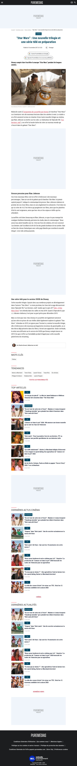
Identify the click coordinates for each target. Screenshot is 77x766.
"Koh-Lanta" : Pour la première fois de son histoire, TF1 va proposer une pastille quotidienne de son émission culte (43, 437)
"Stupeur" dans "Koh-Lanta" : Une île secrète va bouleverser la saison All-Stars (44, 532)
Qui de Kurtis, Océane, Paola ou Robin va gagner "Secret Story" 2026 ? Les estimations (44, 464)
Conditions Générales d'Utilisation (24, 741)
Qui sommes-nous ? (43, 741)
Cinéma (14, 359)
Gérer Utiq (50, 749)
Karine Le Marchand (17, 372)
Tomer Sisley (27, 372)
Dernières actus (19, 30)
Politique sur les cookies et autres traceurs (25, 745)
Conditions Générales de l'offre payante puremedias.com (27, 749)
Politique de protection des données (52, 745)
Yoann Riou (47, 372)
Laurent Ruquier (38, 376)
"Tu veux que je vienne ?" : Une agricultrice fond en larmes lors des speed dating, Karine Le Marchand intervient (44, 573)
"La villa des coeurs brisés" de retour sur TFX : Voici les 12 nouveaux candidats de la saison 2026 (43, 586)
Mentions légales (56, 741)
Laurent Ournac (37, 372)
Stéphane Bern (28, 376)
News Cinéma (28, 30)
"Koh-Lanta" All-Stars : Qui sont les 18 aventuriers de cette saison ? (43, 546)
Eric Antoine (55, 372)
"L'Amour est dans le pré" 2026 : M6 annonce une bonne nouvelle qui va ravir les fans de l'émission (45, 424)
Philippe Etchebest (17, 376)
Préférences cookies (61, 749)
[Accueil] (37, 2)
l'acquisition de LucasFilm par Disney (35, 112)
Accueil (13, 30)
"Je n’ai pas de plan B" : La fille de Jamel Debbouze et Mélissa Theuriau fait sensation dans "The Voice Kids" (44, 396)
